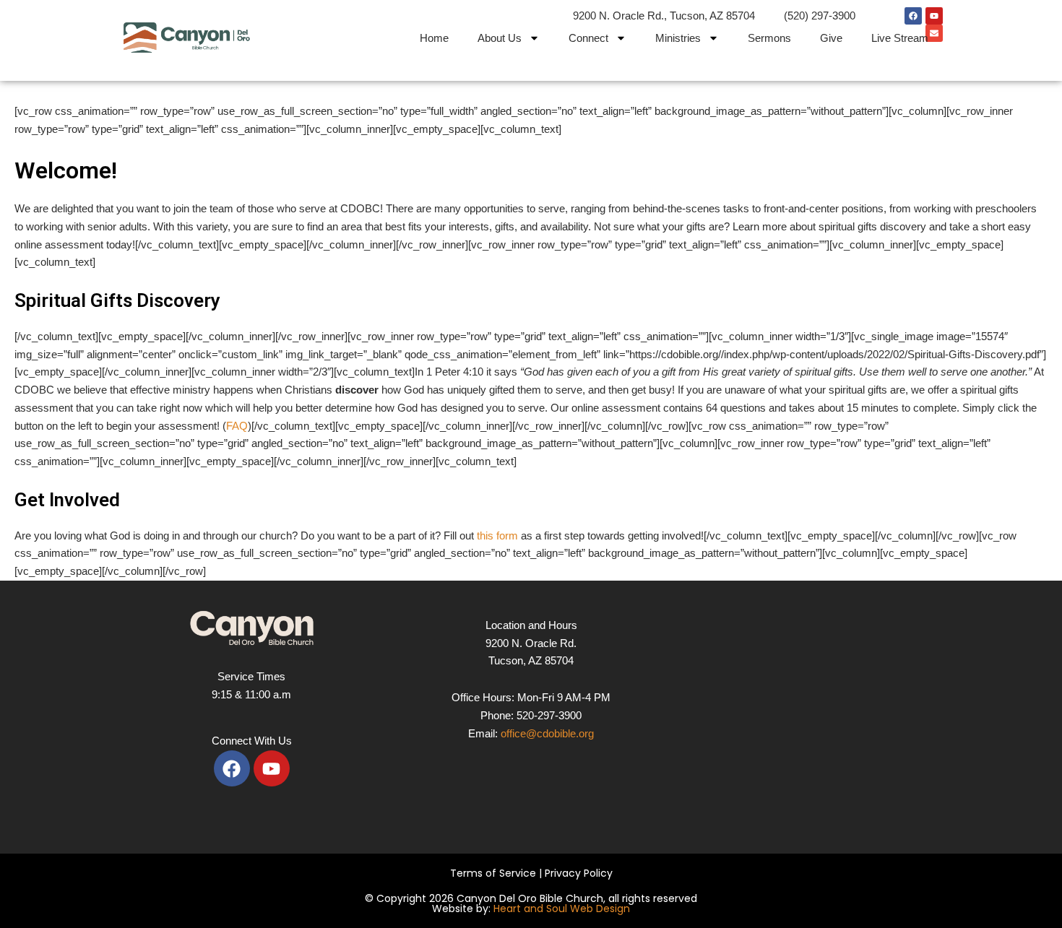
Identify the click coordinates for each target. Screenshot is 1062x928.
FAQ (237, 426)
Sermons (769, 38)
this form (497, 535)
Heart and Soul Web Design (561, 908)
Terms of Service (493, 873)
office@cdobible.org (547, 733)
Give (831, 38)
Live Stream (899, 38)
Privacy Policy (579, 873)
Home (434, 38)
